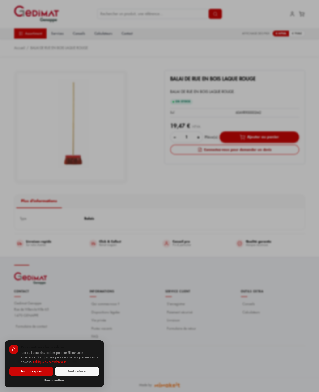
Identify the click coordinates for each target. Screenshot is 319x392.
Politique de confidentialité (49, 361)
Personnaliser (54, 380)
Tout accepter (31, 371)
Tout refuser (77, 371)
